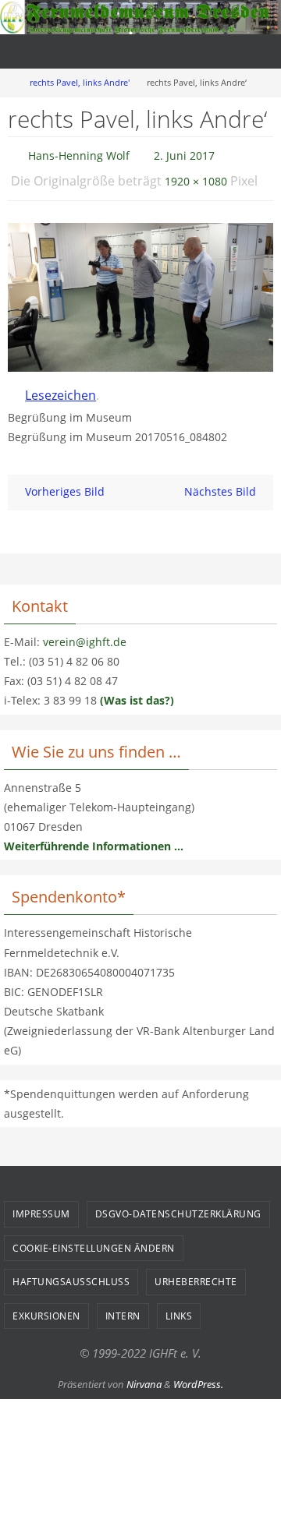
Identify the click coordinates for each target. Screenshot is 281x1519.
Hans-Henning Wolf (79, 154)
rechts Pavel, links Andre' (80, 82)
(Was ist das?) (137, 689)
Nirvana (144, 1373)
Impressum (41, 1203)
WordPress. (198, 1373)
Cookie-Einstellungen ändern (93, 1237)
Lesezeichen (60, 386)
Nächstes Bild (220, 480)
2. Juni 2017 (184, 154)
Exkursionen (46, 1305)
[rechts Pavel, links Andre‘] (140, 290)
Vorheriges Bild (65, 480)
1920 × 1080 (196, 176)
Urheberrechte (196, 1270)
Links (179, 1305)
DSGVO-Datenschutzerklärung (178, 1203)
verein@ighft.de (84, 630)
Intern (122, 1305)
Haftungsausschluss (71, 1270)
